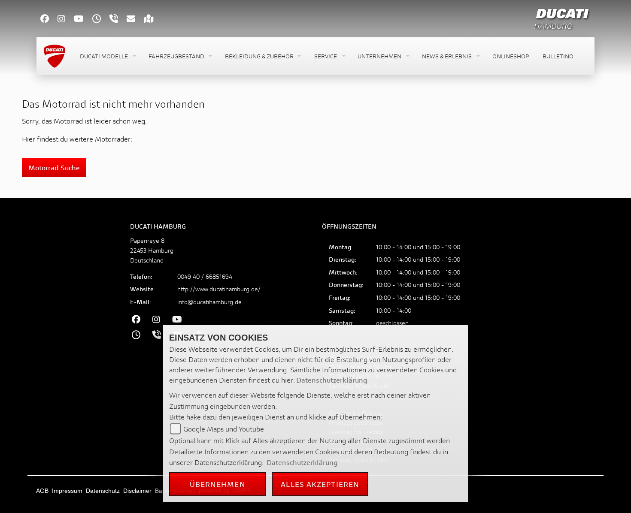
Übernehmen (218, 484)
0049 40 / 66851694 (204, 276)
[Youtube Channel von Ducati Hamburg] (83, 19)
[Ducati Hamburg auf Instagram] (66, 19)
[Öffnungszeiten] (100, 19)
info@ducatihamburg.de (209, 302)
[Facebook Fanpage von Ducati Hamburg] (49, 19)
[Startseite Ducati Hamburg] (562, 17)
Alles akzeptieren (320, 484)
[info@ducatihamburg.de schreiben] (135, 19)
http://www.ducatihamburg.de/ (219, 289)
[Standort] (153, 19)
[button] (107, 56)
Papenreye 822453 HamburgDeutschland (151, 250)
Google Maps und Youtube (223, 428)
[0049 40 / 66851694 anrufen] (118, 19)
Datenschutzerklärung (331, 379)
